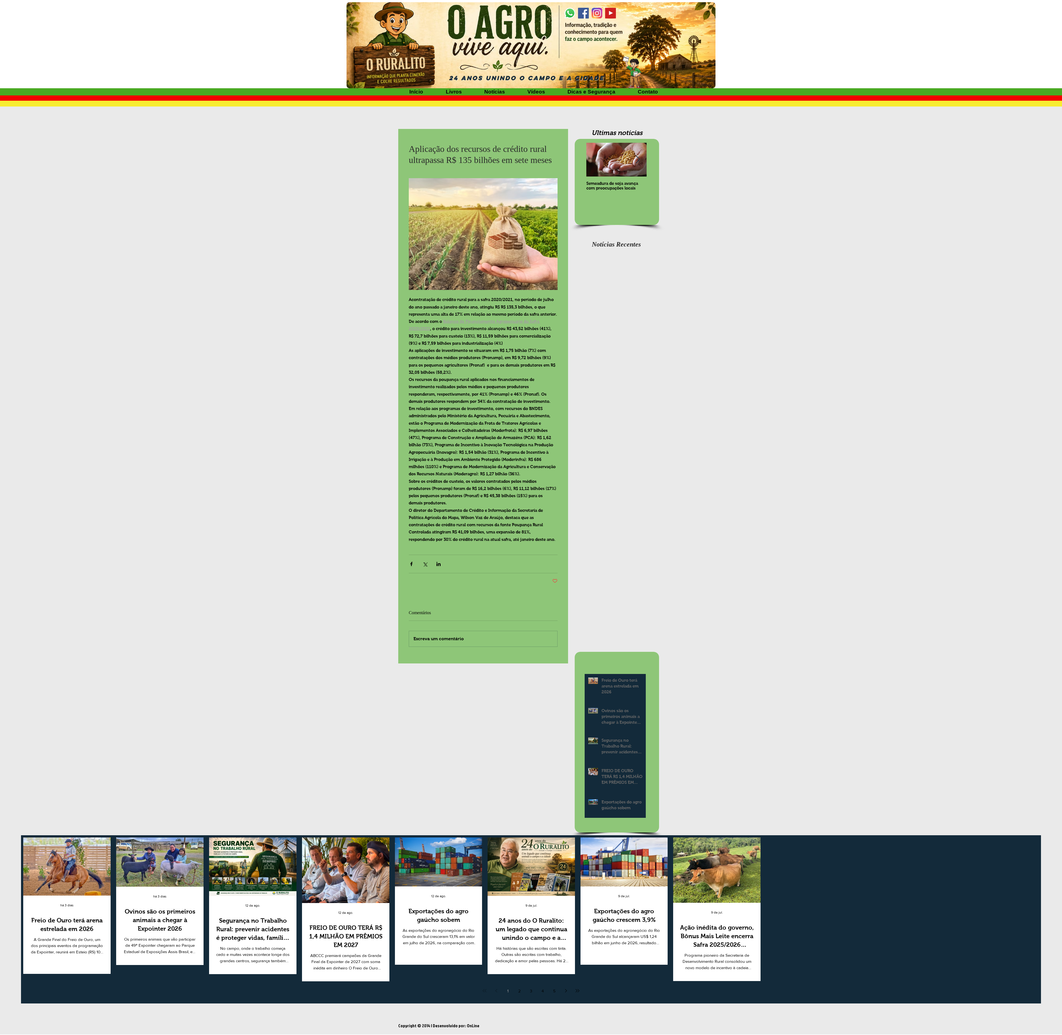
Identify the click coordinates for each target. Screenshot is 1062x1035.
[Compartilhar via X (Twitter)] (425, 564)
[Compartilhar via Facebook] (411, 564)
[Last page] (577, 991)
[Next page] (566, 991)
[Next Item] (637, 159)
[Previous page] (496, 991)
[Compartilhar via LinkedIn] (438, 564)
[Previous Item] (595, 159)
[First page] (485, 991)
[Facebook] (583, 13)
